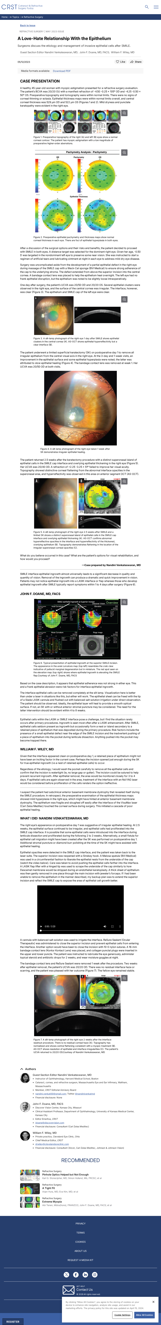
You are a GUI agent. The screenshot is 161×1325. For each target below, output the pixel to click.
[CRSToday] (22, 7)
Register (12, 1321)
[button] (28, 1069)
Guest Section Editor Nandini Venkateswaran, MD (62, 1074)
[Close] (153, 1301)
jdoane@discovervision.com (49, 1122)
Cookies (80, 1241)
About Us (81, 1250)
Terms (80, 1232)
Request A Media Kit (80, 1260)
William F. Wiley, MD (45, 1132)
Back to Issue (27, 25)
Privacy (81, 1223)
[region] (110, 1309)
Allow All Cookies (144, 1315)
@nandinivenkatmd (85, 1093)
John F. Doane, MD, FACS (48, 1103)
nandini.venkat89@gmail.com (50, 1093)
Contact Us (84, 1289)
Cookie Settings (122, 1315)
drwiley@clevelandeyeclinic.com (52, 1144)
